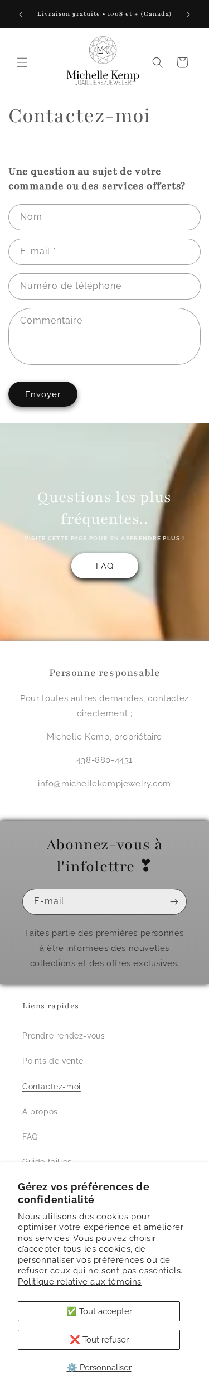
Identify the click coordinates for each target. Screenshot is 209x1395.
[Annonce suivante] (188, 14)
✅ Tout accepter (99, 1311)
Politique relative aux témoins (80, 1282)
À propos (40, 1111)
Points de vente (53, 1060)
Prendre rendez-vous (63, 1035)
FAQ (105, 566)
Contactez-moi (51, 1086)
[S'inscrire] (174, 902)
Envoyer (43, 394)
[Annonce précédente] (20, 14)
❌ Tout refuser (99, 1340)
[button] (22, 62)
